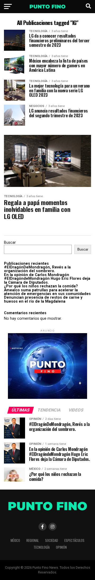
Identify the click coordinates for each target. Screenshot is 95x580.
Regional (32, 540)
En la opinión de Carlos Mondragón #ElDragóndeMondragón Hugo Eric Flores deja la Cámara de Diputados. (47, 279)
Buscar (10, 242)
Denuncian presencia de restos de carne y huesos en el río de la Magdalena (43, 299)
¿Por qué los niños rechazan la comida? (41, 286)
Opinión (61, 547)
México (15, 540)
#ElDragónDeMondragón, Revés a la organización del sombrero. (37, 269)
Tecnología (42, 547)
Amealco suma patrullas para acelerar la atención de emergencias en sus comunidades (47, 292)
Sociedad (51, 540)
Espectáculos (74, 540)
